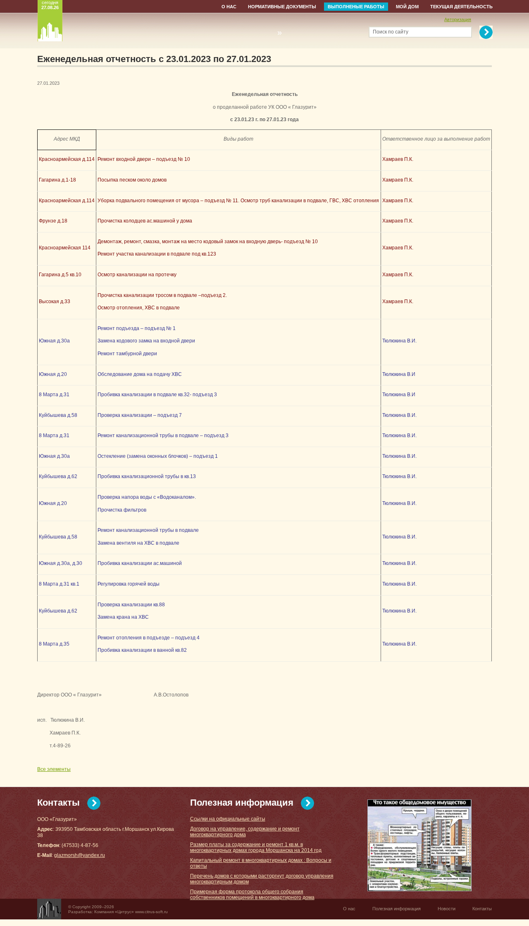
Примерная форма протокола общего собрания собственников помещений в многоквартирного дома (252, 894)
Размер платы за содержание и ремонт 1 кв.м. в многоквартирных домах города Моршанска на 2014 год (256, 847)
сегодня (50, 5)
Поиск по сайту (390, 32)
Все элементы (54, 769)
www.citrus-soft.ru (151, 911)
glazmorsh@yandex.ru (79, 855)
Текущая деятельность (461, 6)
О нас (229, 6)
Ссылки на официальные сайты (227, 819)
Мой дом (407, 6)
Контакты (58, 802)
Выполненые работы (356, 6)
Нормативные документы (282, 6)
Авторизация (457, 19)
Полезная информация (241, 802)
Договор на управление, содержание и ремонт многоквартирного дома (245, 831)
